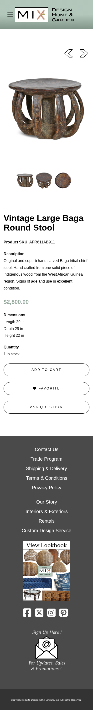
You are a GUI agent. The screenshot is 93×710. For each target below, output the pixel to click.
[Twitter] (39, 614)
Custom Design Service (46, 530)
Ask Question (46, 407)
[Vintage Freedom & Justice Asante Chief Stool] (84, 53)
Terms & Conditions (46, 478)
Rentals (47, 521)
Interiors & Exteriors (47, 511)
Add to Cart (46, 370)
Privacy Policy (46, 487)
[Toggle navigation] (10, 14)
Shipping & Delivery (46, 468)
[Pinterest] (63, 614)
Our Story (46, 502)
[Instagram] (51, 614)
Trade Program (46, 459)
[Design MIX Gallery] (44, 15)
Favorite (48, 388)
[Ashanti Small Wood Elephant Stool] (68, 53)
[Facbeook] (27, 614)
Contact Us (46, 449)
